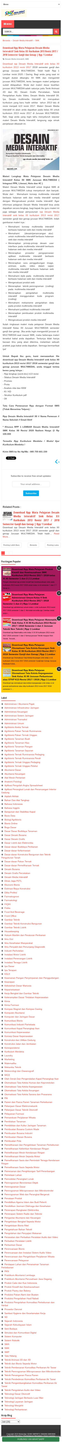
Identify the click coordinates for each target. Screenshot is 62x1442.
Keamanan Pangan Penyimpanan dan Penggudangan (31, 978)
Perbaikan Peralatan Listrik (17, 1241)
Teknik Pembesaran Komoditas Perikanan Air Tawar (30, 1367)
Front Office (10, 916)
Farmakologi (10, 900)
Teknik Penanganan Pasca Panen (21, 1375)
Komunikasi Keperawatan (17, 1032)
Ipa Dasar (9, 966)
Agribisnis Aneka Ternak (16, 727)
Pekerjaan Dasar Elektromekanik (20, 1106)
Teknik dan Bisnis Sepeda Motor (20, 1363)
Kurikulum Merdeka (14, 1051)
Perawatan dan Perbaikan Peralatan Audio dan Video (31, 1237)
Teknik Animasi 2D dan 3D (17, 1360)
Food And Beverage (14, 912)
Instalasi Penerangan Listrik (18, 958)
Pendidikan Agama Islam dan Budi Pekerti (25, 1202)
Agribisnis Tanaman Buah (17, 739)
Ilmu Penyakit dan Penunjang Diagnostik (24, 947)
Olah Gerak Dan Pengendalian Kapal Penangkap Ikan (31, 1078)
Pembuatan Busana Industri (18, 1133)
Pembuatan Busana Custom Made (21, 1129)
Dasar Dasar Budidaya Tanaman (20, 831)
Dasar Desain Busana (15, 835)
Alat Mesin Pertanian (14, 777)
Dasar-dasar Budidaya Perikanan (21, 847)
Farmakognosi (11, 896)
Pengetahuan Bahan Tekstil (18, 1229)
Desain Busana (12, 869)
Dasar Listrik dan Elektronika (18, 843)
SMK (27, 59)
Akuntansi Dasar (12, 770)
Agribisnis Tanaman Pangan (18, 746)
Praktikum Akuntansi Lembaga (19, 1275)
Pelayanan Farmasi (14, 1114)
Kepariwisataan (12, 989)
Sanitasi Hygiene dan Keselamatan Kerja (24, 1313)
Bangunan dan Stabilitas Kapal (19, 811)
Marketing (9, 1059)
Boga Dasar (10, 827)
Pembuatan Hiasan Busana (18, 1137)
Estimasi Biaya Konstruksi (17, 888)
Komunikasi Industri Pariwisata (19, 1024)
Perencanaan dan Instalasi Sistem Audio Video (27, 1252)
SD (5, 1317)
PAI (6, 1098)
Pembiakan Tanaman (15, 1121)
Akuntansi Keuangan (14, 774)
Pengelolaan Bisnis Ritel (16, 1225)
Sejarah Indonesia (13, 1321)
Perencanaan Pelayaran (16, 1260)
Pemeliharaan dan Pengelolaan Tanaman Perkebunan (31, 1145)
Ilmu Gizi (8, 939)
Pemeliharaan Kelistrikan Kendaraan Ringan (26, 1148)
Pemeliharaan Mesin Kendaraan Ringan (24, 1152)
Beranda (33, 545)
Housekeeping (11, 931)
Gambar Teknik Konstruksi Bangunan (23, 923)
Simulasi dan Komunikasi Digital (20, 1332)
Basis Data (9, 815)
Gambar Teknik (12, 919)
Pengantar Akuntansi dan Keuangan (22, 1218)
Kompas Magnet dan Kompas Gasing (23, 1009)
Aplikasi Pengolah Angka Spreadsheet (23, 785)
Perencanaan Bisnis (14, 1249)
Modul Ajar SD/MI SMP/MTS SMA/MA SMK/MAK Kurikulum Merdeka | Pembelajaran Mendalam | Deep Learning (31, 1435)
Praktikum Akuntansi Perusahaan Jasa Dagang (28, 1279)
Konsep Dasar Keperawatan (18, 1036)
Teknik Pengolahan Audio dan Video (22, 1390)
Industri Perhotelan (14, 950)
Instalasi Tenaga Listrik (15, 962)
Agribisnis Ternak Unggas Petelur (21, 766)
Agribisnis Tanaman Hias (16, 743)
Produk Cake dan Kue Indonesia (20, 1283)
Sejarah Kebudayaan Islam (18, 1324)
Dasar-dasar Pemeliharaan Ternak (21, 865)
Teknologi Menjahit (13, 1405)
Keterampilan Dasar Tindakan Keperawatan (26, 997)
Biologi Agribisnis (12, 819)
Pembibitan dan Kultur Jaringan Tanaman (25, 1125)
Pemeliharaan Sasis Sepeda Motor (21, 1167)
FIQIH (7, 904)
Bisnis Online (10, 823)
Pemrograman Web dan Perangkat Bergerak (26, 1194)
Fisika (7, 908)
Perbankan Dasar (13, 1245)
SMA (6, 1344)
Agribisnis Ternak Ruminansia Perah (22, 758)
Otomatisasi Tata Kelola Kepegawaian (23, 1086)
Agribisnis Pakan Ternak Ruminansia (22, 731)
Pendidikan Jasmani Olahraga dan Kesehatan (27, 1206)
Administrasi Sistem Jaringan (19, 715)
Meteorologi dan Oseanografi (19, 1071)
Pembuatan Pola (12, 1141)
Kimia (7, 1001)
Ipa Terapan (10, 970)
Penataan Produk (13, 1198)
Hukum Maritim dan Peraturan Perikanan (25, 935)
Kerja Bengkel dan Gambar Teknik (21, 993)
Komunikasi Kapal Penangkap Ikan (21, 1028)
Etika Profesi (10, 892)
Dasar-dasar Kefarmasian (17, 850)
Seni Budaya (10, 1328)
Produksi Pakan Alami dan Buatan (21, 1294)
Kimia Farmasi (11, 1005)
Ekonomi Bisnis (12, 885)
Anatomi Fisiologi (13, 781)
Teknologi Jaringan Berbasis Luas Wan (23, 1398)
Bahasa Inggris (12, 808)
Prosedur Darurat (13, 1309)
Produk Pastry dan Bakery (17, 1290)
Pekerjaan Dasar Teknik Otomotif (21, 1110)
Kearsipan (9, 982)
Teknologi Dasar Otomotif (17, 1394)
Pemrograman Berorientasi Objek (21, 1182)
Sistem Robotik (12, 1340)
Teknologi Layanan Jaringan (18, 1401)
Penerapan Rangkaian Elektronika (21, 1210)
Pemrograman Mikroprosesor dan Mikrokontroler (29, 1190)
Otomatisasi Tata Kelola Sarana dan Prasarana (28, 1094)
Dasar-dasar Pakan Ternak (17, 861)
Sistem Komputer (13, 1336)
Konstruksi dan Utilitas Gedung (19, 1040)
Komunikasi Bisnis (13, 1020)
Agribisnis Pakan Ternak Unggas (20, 735)
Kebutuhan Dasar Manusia (17, 985)
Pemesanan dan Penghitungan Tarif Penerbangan (29, 1171)
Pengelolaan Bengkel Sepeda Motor (22, 1221)
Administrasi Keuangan (16, 711)
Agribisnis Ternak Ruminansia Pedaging (24, 754)
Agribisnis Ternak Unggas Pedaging (22, 762)
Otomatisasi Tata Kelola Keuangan (21, 1090)
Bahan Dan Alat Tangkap (16, 800)
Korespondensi (12, 1048)
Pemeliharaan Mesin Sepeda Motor (22, 1156)
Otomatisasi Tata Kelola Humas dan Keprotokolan (29, 1082)
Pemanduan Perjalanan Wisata (20, 1117)
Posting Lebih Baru (11, 545)
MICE (7, 1075)
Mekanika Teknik (12, 1067)
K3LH (7, 974)
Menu (9, 23)
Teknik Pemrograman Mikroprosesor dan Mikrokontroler (32, 1371)
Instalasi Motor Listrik (15, 954)
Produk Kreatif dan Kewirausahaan (21, 1287)
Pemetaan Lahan (13, 1175)
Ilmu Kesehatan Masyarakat (18, 943)
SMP (6, 1352)
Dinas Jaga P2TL (13, 881)
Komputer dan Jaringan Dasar (19, 1016)
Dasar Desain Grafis (14, 839)
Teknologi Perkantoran (15, 1409)
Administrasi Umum (14, 723)
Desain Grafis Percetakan (17, 873)
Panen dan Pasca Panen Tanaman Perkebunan (28, 1102)
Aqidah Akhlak (11, 796)
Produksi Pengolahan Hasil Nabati (21, 1298)
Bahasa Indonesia (13, 804)
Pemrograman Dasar (15, 1186)
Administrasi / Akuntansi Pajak (19, 704)
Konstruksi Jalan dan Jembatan (20, 1044)
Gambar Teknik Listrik (15, 927)
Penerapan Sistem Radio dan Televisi (23, 1214)
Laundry (8, 1055)
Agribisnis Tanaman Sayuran (18, 750)
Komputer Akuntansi (14, 1013)
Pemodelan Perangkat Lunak (19, 1179)
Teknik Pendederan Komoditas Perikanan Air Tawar (30, 1379)
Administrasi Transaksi (15, 719)
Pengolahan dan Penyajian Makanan (22, 1233)
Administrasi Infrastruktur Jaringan (21, 707)
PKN (6, 1271)
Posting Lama (53, 545)
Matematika (10, 1063)
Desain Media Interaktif (14, 59)
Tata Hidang (10, 1356)
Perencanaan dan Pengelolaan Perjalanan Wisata (29, 1256)
